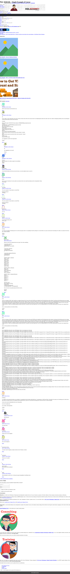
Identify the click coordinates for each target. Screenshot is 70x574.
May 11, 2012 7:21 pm (5, 315)
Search (3, 567)
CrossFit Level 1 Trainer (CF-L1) (10, 502)
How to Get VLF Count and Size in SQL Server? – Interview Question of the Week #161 (15, 98)
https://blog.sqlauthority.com (7, 497)
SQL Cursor (1, 28)
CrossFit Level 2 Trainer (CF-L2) (22, 502)
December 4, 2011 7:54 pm (6, 106)
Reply (3, 110)
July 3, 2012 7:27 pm (5, 439)
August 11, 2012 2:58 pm (6, 456)
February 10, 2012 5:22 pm (6, 199)
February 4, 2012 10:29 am (6, 177)
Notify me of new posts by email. (6, 491)
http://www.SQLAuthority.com (13, 26)
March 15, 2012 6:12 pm (6, 218)
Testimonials (4, 566)
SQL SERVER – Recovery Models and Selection (8, 57)
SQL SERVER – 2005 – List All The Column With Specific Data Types (12, 77)
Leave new (7, 101)
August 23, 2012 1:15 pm (8, 415)
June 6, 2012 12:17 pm (5, 423)
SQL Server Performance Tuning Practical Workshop (47, 560)
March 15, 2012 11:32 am (6, 209)
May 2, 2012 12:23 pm (5, 227)
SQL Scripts (5, 28)
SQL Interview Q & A (5, 565)
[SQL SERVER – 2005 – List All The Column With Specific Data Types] (9, 76)
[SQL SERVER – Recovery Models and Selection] (9, 55)
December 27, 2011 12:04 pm (7, 158)
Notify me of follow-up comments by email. (8, 489)
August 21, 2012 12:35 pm (6, 464)
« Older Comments (3, 478)
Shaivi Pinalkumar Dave (4, 508)
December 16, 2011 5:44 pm (8, 146)
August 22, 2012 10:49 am (6, 473)
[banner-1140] (24, 10)
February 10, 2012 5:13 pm (6, 188)
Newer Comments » (9, 478)
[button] (1, 30)
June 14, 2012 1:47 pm (5, 431)
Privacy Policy (4, 568)
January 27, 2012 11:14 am (6, 169)
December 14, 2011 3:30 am (6, 115)
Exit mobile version (35, 572)
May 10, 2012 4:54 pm (8, 240)
